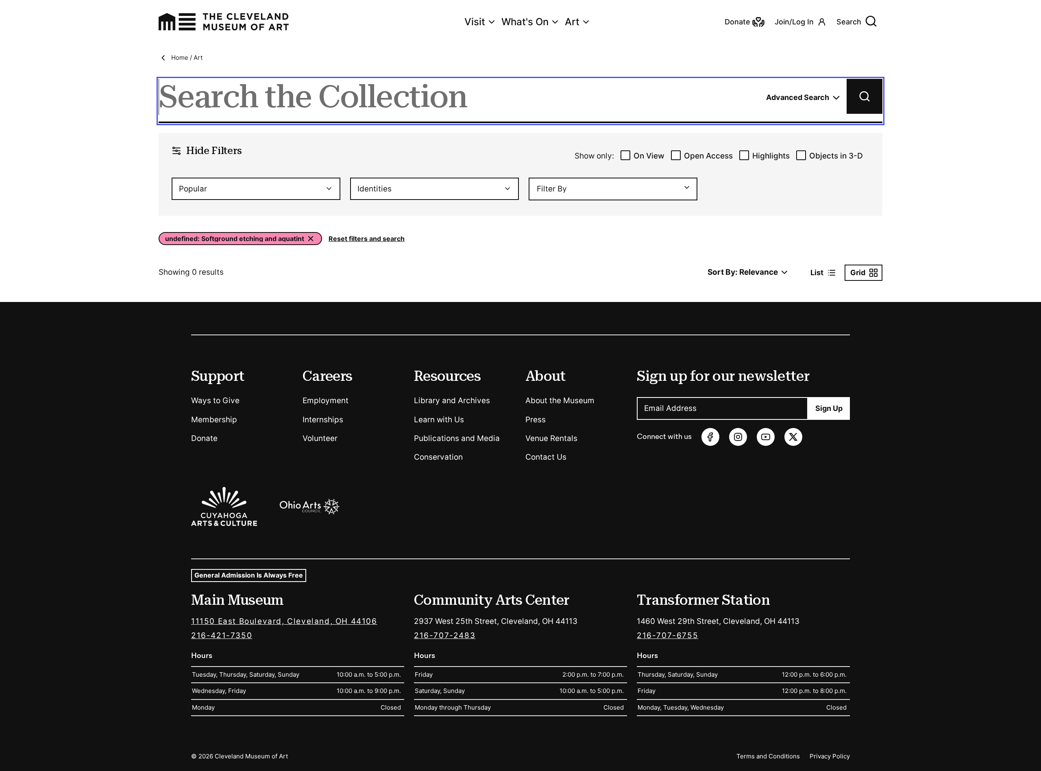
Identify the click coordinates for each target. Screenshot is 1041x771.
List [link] (816, 272)
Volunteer (320, 438)
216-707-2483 (444, 635)
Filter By (552, 189)
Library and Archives (452, 400)
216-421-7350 (221, 635)
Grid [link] (857, 272)
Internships (323, 419)
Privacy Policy (830, 756)
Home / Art (187, 57)
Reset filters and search (367, 239)
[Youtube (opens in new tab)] (766, 437)
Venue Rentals (551, 438)
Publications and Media (457, 438)
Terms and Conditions (768, 756)
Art (572, 22)
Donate (204, 438)
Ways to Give (215, 400)
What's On (525, 22)
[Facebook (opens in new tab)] (710, 437)
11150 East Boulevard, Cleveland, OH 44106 (284, 621)
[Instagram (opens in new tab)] (738, 437)
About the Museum (560, 400)
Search (848, 21)
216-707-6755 (667, 635)
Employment (325, 400)
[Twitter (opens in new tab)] (793, 437)
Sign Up (829, 408)
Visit (474, 22)
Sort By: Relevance (743, 272)
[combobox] (256, 189)
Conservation (438, 457)
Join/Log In (794, 21)
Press (535, 419)
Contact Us (545, 457)
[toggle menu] (683, 187)
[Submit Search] (864, 96)
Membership (214, 419)
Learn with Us (439, 419)
